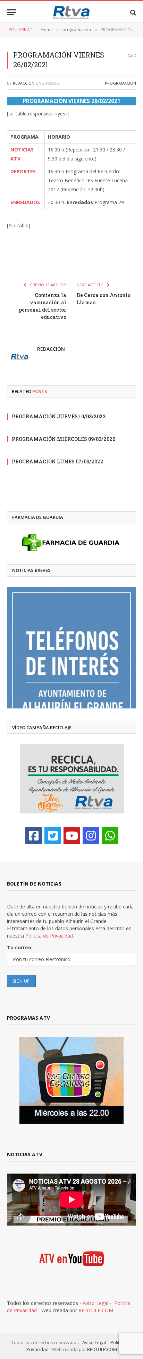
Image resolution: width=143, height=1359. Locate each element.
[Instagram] (91, 835)
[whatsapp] (110, 835)
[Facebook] (33, 835)
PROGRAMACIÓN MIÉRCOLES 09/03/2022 (64, 439)
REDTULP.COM (95, 1310)
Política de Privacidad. (49, 935)
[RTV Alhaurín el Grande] (71, 12)
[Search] (132, 12)
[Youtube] (72, 835)
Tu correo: (20, 947)
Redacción (23, 83)
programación (120, 83)
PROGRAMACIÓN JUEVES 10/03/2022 (59, 416)
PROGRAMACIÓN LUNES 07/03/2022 (57, 461)
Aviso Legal (95, 1303)
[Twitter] (52, 835)
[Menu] (11, 12)
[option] (71, 647)
